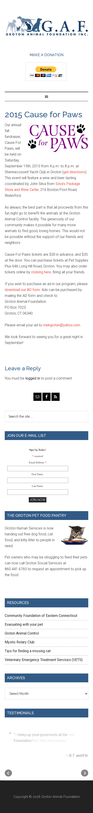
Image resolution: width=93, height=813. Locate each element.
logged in (32, 378)
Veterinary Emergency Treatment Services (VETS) (44, 660)
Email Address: (36, 462)
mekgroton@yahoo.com (61, 325)
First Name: (38, 474)
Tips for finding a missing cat (28, 651)
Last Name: (38, 486)
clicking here (41, 272)
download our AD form (22, 290)
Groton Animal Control (22, 633)
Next (84, 773)
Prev (8, 773)
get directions (74, 172)
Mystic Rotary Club (20, 642)
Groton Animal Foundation (46, 26)
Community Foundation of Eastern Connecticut (41, 615)
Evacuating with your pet (24, 624)
